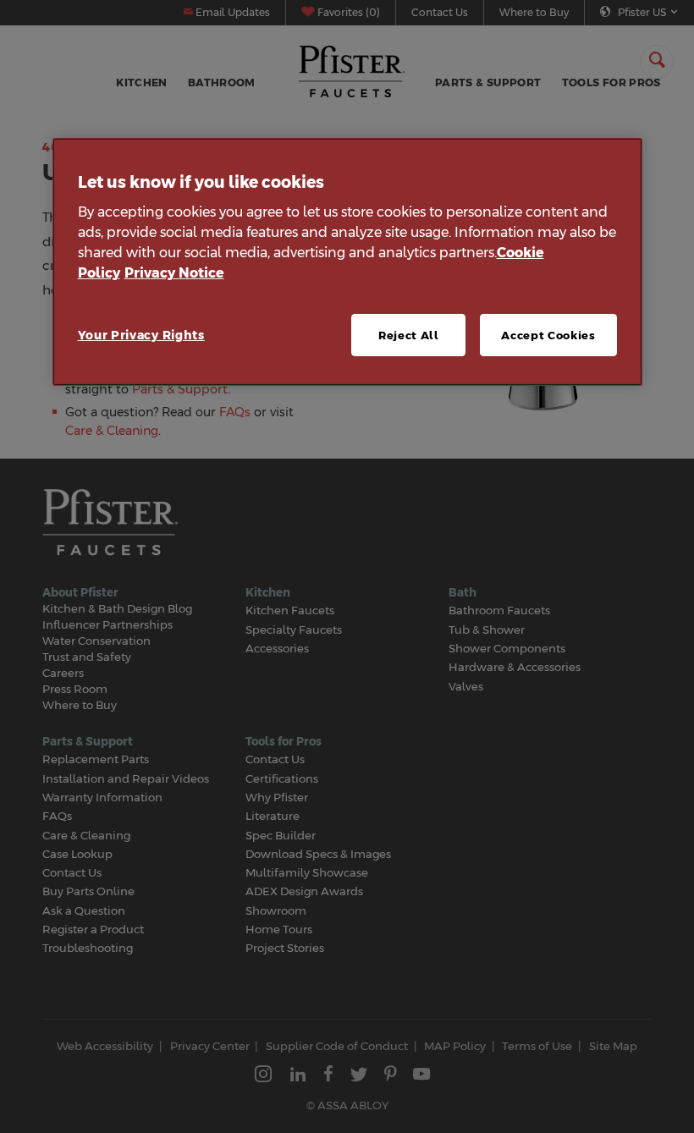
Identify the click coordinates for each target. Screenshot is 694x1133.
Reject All (408, 335)
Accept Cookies (548, 335)
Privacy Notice (174, 273)
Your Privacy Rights (141, 335)
